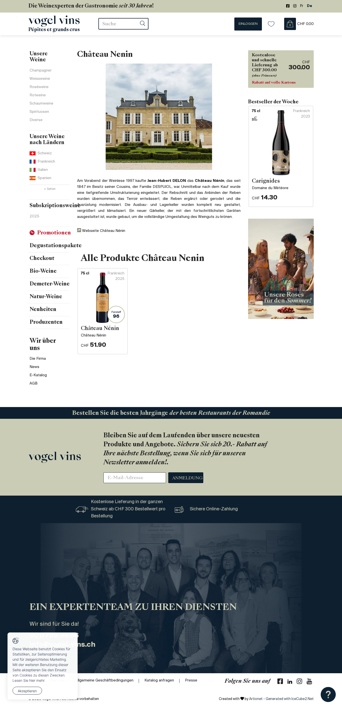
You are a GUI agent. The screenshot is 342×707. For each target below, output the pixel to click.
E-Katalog (38, 375)
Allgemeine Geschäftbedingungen (104, 680)
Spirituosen (39, 112)
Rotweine (38, 95)
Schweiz (45, 153)
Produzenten (46, 322)
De (309, 6)
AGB (34, 384)
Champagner (41, 71)
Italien (43, 170)
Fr (301, 6)
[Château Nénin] (159, 117)
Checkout (42, 258)
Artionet (256, 699)
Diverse (36, 120)
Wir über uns (43, 344)
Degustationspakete (56, 245)
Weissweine (40, 79)
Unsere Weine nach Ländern (47, 139)
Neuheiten (43, 309)
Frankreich (46, 162)
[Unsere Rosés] (281, 269)
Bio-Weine (43, 271)
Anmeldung (187, 478)
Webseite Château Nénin (103, 231)
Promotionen (54, 233)
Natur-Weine (46, 296)
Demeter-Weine (50, 284)
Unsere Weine (39, 57)
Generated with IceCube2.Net (290, 699)
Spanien (44, 178)
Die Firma (38, 359)
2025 (34, 216)
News (34, 367)
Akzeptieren (27, 691)
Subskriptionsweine (55, 205)
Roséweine (39, 87)
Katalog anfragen (159, 680)
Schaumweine (41, 104)
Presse (191, 680)
